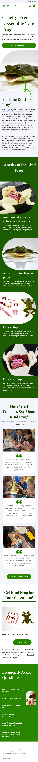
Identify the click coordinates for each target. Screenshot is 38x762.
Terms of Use (5, 751)
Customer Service (31, 1)
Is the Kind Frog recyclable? (8, 715)
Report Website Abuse (15, 751)
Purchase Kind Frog (19, 45)
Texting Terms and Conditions (24, 749)
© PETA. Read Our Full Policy (10, 747)
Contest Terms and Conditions (9, 749)
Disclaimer (22, 747)
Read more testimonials (19, 576)
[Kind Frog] (10, 5)
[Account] (30, 5)
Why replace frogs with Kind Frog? (11, 690)
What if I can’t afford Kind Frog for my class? (12, 724)
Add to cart (22, 642)
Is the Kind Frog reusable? (12, 698)
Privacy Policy (29, 747)
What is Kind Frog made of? (11, 706)
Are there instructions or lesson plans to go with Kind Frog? (11, 734)
